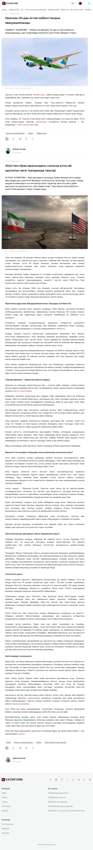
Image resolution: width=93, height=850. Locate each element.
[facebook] (67, 779)
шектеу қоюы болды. (22, 391)
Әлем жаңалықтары (15, 133)
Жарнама (5, 833)
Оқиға (4, 793)
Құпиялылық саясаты (57, 797)
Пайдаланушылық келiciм (58, 793)
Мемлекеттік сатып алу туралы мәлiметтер (66, 811)
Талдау (4, 802)
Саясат (5, 797)
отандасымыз (28, 125)
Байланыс (6, 828)
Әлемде (5, 811)
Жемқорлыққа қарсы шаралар (60, 806)
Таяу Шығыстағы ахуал (55, 743)
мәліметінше (38, 95)
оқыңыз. (21, 734)
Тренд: (4, 10)
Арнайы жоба (53, 10)
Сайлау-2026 (14, 10)
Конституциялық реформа (36, 10)
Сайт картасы (7, 824)
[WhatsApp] (13, 139)
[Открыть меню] (89, 3)
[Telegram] (20, 139)
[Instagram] (7, 139)
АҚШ (8, 743)
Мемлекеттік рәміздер (57, 802)
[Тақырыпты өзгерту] (81, 3)
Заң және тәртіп (76, 10)
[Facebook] (26, 139)
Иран (30, 133)
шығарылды (41, 122)
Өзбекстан (42, 133)
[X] (33, 139)
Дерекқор (64, 10)
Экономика (6, 806)
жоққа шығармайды (20, 704)
